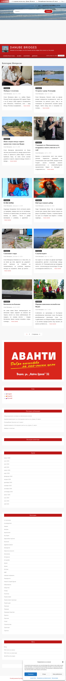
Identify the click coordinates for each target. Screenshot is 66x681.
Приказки (6, 606)
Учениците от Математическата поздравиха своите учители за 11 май (47, 147)
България (27, 56)
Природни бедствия (9, 612)
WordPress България (9, 656)
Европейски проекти (9, 538)
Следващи (35, 334)
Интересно (6, 88)
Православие (7, 596)
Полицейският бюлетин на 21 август (40, 1)
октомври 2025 (8, 488)
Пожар (6, 590)
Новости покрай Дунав (10, 581)
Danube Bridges (23, 47)
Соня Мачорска (8, 93)
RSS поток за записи (9, 650)
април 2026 (7, 470)
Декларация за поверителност (44, 678)
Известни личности (9, 551)
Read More (27, 105)
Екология (6, 541)
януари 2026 (7, 479)
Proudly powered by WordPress (18, 678)
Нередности (7, 578)
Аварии (6, 526)
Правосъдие (7, 603)
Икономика (7, 554)
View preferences (57, 674)
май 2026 (6, 467)
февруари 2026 (8, 476)
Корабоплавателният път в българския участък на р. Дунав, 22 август (22, 419)
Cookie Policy (33, 678)
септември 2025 (8, 491)
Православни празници (10, 600)
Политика (6, 593)
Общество (6, 587)
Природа (6, 609)
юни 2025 (6, 501)
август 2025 (7, 494)
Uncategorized (8, 523)
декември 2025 (8, 482)
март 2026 (7, 473)
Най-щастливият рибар (44, 203)
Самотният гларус (10, 253)
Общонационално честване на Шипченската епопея (18, 416)
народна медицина (9, 575)
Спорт (5, 621)
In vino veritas (9, 203)
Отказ (44, 674)
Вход (5, 647)
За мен (19, 56)
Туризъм (6, 630)
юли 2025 (6, 497)
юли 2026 (6, 461)
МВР (5, 572)
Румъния (6, 618)
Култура (6, 569)
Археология (7, 532)
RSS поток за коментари (10, 653)
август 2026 (7, 458)
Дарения (34, 56)
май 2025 (6, 504)
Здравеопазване (8, 544)
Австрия (6, 529)
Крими (5, 563)
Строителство (7, 624)
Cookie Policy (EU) (9, 56)
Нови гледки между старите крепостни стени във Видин (14, 142)
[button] (63, 662)
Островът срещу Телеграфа (45, 91)
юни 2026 (6, 464)
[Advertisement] (33, 32)
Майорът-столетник (11, 91)
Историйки (7, 560)
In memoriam (7, 520)
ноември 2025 (8, 485)
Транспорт (7, 627)
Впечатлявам (55, 678)
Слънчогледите (41, 253)
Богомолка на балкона (12, 304)
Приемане (30, 674)
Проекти (6, 615)
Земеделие (7, 547)
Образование (7, 584)
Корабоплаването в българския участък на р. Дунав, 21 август (20, 425)
